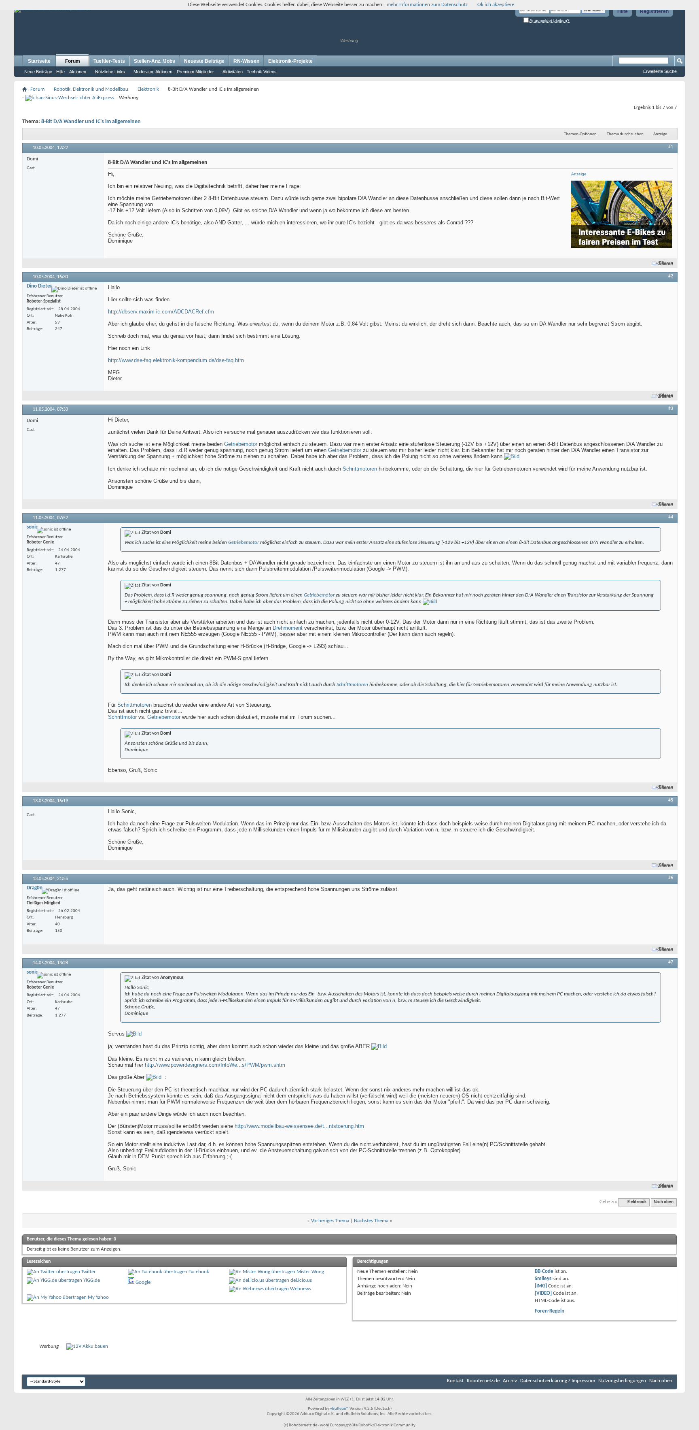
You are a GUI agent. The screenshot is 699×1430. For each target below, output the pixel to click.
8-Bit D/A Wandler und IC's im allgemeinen (91, 122)
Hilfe (622, 11)
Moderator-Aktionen (152, 71)
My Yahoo (98, 1297)
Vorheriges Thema (330, 1220)
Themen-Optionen (580, 134)
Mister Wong (310, 1271)
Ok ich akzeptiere (495, 4)
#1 (670, 147)
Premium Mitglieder (195, 71)
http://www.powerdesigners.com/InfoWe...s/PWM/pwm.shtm (215, 1065)
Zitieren (666, 263)
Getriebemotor (240, 444)
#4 (670, 517)
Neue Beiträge (38, 71)
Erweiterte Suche (660, 71)
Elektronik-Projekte (290, 61)
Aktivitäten (232, 71)
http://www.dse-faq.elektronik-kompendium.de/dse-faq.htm (176, 360)
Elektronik (148, 89)
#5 (670, 800)
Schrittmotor (122, 717)
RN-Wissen (246, 61)
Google (143, 1282)
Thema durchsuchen (625, 134)
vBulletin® (339, 1409)
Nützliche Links (110, 71)
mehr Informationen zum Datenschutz (427, 4)
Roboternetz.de (483, 1380)
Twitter (88, 1271)
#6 (670, 878)
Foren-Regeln (549, 1311)
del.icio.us (301, 1280)
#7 (670, 962)
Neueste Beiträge (204, 61)
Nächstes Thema (371, 1220)
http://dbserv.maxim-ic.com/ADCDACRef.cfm (161, 312)
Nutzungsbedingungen (622, 1380)
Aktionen (77, 71)
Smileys (543, 1278)
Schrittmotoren (360, 469)
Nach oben (664, 1202)
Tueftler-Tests (109, 61)
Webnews (300, 1288)
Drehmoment (288, 628)
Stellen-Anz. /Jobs (154, 61)
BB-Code (544, 1271)
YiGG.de (91, 1280)
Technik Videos (262, 71)
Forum (72, 61)
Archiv (510, 1380)
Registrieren (654, 11)
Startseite (39, 61)
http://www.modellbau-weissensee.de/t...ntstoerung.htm (299, 1126)
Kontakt (455, 1380)
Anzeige (660, 134)
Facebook (199, 1271)
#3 (670, 408)
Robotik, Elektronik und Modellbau (91, 89)
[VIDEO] (543, 1293)
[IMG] (541, 1286)
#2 (670, 276)
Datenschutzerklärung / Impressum (557, 1380)
